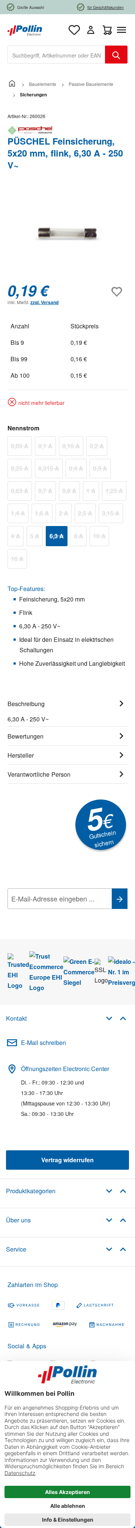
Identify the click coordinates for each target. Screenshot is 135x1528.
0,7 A (47, 492)
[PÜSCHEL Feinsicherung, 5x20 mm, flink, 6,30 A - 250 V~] (67, 234)
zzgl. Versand (44, 302)
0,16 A (72, 447)
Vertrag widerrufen (67, 1160)
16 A (19, 560)
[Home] (12, 84)
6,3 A (59, 537)
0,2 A (98, 447)
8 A (80, 537)
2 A (65, 514)
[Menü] (123, 30)
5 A (36, 537)
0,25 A (21, 469)
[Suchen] (116, 55)
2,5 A (87, 514)
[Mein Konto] (90, 30)
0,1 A (47, 447)
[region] (67, 234)
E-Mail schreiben (43, 1042)
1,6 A (43, 514)
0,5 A (102, 469)
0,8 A (71, 492)
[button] (116, 1018)
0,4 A (78, 469)
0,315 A (50, 469)
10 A (101, 537)
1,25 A (115, 492)
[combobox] (56, 55)
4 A (17, 537)
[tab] (68, 710)
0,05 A (21, 447)
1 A (92, 492)
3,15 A (112, 514)
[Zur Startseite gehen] (25, 29)
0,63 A (21, 492)
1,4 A (19, 514)
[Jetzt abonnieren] (120, 898)
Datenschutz (55, 915)
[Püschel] (68, 130)
